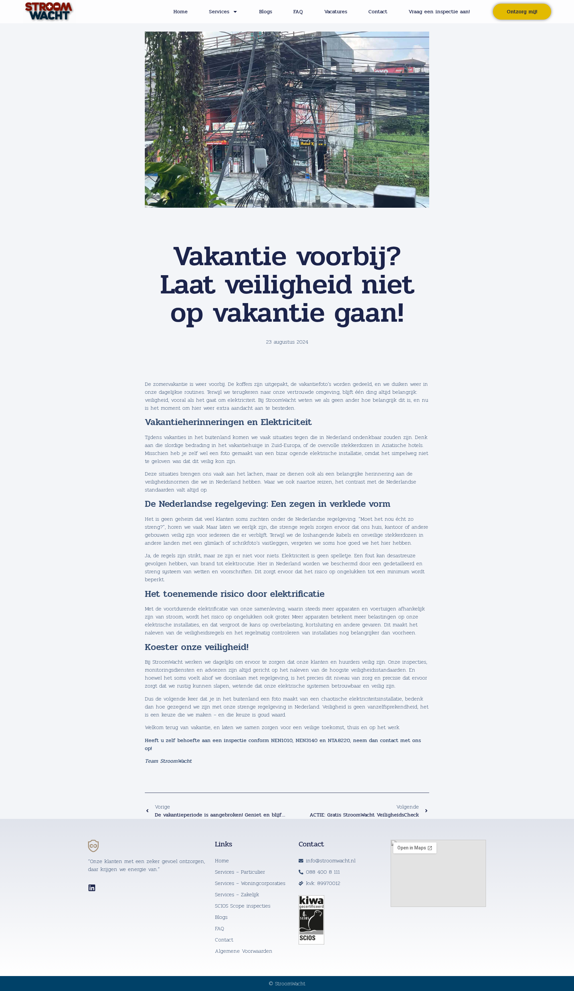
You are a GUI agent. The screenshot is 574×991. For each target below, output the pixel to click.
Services (219, 11)
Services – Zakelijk (237, 895)
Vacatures (335, 11)
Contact (377, 11)
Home (180, 11)
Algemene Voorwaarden (243, 951)
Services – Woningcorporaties (250, 883)
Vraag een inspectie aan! (439, 11)
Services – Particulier (240, 872)
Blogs (265, 11)
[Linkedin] (92, 888)
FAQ (298, 11)
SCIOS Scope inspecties (242, 906)
